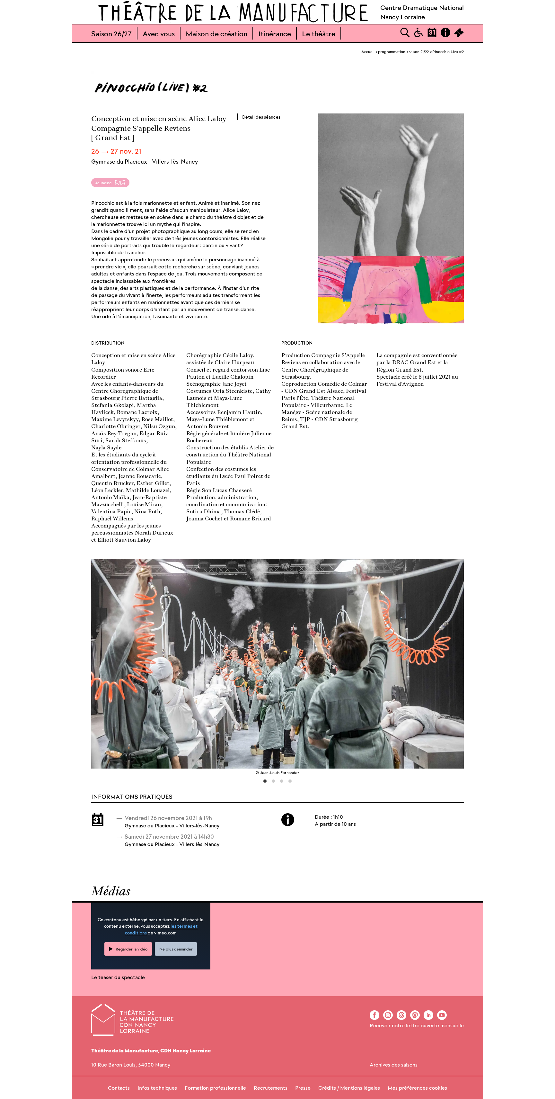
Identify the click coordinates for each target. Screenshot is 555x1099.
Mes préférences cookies (417, 1087)
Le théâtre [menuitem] (318, 33)
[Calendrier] (432, 35)
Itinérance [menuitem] (274, 33)
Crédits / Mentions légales (349, 1087)
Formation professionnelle (215, 1087)
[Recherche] (405, 35)
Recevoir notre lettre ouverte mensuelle (417, 1025)
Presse (303, 1087)
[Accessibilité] (418, 35)
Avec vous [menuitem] (159, 33)
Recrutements (270, 1087)
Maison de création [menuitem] (216, 33)
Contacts (119, 1087)
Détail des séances (261, 116)
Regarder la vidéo (131, 949)
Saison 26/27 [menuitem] (111, 33)
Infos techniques (157, 1087)
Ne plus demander (176, 949)
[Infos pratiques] (445, 35)
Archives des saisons (394, 1064)
